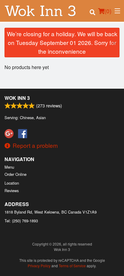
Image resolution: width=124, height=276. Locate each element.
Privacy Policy (39, 265)
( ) (107, 11)
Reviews (12, 190)
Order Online (15, 174)
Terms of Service (72, 265)
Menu (9, 167)
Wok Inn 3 (17, 97)
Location (12, 183)
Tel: (21, 221)
